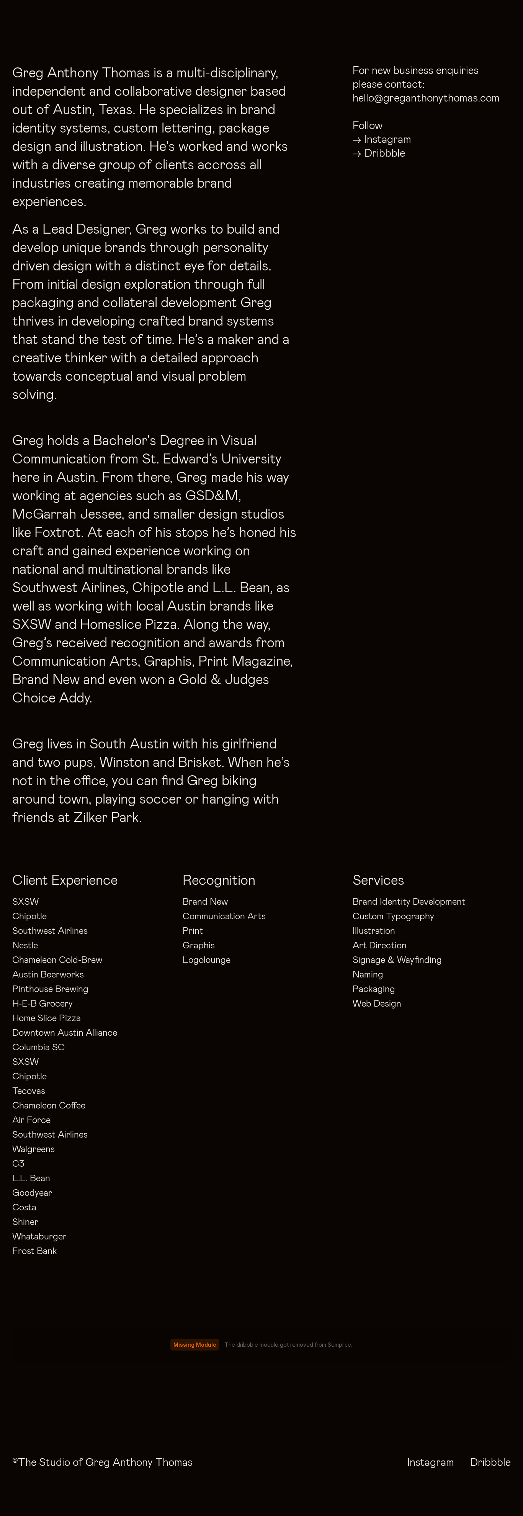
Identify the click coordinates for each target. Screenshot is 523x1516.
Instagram (388, 138)
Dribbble (384, 152)
